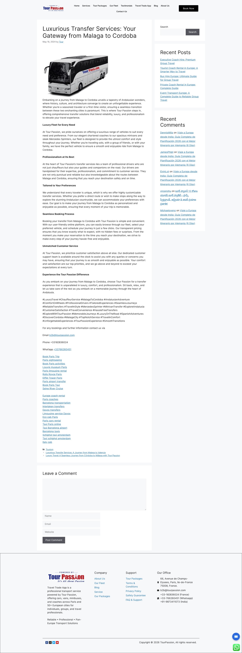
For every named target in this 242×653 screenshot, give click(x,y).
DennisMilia (166, 132)
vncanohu (165, 191)
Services (86, 5)
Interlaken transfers (53, 406)
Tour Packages (100, 5)
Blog (156, 5)
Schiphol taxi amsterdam (56, 435)
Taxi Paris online (52, 424)
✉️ (236, 636)
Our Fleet (114, 5)
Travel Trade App (143, 5)
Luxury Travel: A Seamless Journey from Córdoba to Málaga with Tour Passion (83, 455)
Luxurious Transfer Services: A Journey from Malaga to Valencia (76, 452)
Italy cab (47, 442)
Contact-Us (121, 11)
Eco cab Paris (50, 417)
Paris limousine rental (55, 370)
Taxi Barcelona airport (55, 427)
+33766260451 (62, 349)
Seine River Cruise (53, 388)
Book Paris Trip (51, 356)
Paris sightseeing (52, 360)
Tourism (49, 449)
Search (164, 26)
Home (76, 5)
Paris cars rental (52, 420)
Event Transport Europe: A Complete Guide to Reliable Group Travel (179, 96)
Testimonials (126, 5)
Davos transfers (51, 410)
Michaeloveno (168, 210)
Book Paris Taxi (51, 385)
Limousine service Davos (56, 413)
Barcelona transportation (56, 402)
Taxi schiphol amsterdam (57, 438)
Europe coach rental (54, 395)
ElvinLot (164, 171)
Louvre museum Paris (55, 367)
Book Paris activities (54, 363)
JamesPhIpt (166, 152)
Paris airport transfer (54, 381)
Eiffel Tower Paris (52, 378)
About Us (165, 5)
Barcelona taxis (51, 431)
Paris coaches (50, 399)
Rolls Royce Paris (52, 374)
